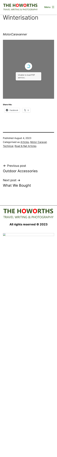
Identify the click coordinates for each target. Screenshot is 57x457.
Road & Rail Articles (25, 146)
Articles (24, 142)
